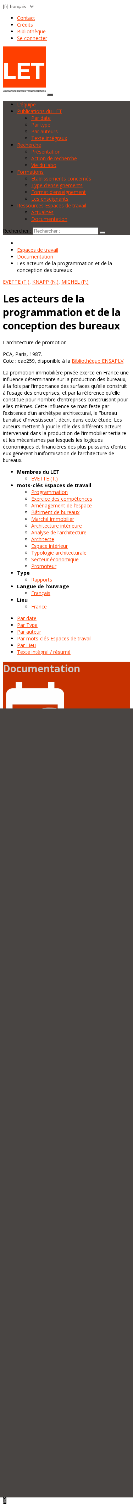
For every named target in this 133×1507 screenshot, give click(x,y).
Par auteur (29, 631)
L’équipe (26, 104)
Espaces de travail (37, 249)
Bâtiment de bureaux (55, 512)
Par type (40, 124)
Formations (30, 171)
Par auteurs (44, 131)
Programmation (49, 492)
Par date (41, 118)
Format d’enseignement (58, 192)
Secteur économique (55, 559)
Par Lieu (26, 645)
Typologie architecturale (59, 552)
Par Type (27, 625)
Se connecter (32, 38)
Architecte (42, 539)
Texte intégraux (49, 138)
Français (40, 593)
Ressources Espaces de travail (51, 205)
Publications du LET (39, 111)
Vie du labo (43, 165)
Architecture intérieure (56, 525)
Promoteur (43, 566)
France (39, 606)
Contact (26, 18)
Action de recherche (54, 158)
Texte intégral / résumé (44, 652)
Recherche (29, 144)
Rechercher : (17, 230)
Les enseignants (49, 198)
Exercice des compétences (61, 498)
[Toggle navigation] (50, 95)
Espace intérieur (49, 546)
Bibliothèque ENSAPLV (97, 360)
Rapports (41, 579)
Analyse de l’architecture (59, 532)
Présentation (46, 151)
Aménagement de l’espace (61, 505)
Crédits (25, 24)
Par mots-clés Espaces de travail (54, 638)
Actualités (42, 212)
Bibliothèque (31, 31)
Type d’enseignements (57, 185)
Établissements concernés (61, 178)
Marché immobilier (52, 519)
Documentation (49, 219)
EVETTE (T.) (44, 478)
